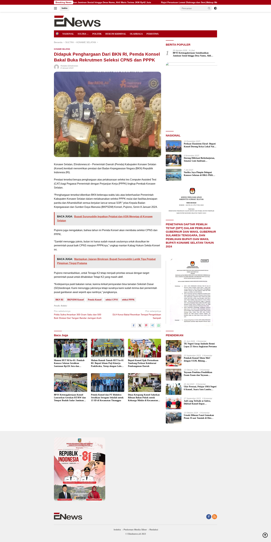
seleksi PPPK (128, 300)
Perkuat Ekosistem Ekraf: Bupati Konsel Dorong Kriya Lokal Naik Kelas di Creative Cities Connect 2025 (200, 145)
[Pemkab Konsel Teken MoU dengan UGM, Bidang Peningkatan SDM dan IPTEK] (173, 360)
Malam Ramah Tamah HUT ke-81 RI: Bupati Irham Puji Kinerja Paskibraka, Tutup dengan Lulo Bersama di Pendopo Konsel (107, 363)
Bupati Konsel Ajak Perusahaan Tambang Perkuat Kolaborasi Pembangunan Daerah (143, 363)
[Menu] (56, 8)
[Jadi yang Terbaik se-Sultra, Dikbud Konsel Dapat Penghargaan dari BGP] (173, 403)
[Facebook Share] (133, 325)
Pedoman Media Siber (135, 529)
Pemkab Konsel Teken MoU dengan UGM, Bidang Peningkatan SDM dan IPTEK (198, 359)
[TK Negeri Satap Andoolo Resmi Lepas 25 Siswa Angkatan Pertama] (173, 346)
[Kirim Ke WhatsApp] (158, 325)
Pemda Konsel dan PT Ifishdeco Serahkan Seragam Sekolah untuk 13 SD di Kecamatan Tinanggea (107, 398)
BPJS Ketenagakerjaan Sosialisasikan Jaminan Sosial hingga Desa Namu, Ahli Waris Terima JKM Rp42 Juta (192, 54)
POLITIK (97, 34)
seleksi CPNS (112, 300)
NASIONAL (68, 34)
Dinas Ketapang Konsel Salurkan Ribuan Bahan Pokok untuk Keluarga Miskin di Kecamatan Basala (144, 398)
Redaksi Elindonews (69, 66)
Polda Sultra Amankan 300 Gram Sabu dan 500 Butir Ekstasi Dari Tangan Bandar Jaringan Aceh (77, 314)
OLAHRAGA (136, 34)
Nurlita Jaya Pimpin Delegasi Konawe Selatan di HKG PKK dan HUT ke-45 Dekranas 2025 (198, 174)
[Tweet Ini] (140, 325)
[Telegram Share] (152, 325)
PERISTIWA (152, 34)
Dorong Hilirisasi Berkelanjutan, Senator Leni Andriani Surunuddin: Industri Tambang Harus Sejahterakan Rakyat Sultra (199, 159)
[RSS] (214, 517)
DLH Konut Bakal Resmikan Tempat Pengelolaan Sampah (137, 314)
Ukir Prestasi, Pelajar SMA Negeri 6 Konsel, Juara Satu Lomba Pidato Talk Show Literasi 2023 (200, 388)
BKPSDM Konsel (75, 300)
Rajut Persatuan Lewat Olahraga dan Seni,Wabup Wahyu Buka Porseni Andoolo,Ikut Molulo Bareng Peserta (185, 2)
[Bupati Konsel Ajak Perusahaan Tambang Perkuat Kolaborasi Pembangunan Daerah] (144, 348)
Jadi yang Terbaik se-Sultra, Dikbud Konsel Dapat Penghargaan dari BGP (197, 402)
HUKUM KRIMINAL (115, 34)
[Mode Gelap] (215, 8)
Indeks (64, 8)
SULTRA (82, 34)
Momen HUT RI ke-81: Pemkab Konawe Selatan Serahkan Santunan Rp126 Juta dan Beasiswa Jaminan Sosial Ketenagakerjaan (69, 363)
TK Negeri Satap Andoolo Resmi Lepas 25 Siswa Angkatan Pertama (200, 345)
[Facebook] (208, 517)
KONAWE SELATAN (62, 49)
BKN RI (59, 300)
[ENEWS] (77, 21)
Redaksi (153, 529)
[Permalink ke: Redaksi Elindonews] (56, 67)
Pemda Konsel (94, 300)
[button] (209, 8)
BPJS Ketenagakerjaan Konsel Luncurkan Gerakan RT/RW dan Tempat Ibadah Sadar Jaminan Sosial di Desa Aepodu (70, 398)
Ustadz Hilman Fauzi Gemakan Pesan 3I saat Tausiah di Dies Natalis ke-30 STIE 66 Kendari (199, 417)
